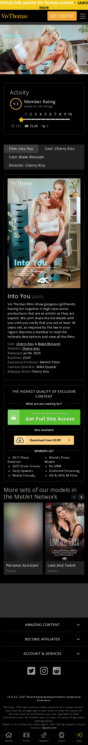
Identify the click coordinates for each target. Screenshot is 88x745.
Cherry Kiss (25, 344)
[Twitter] (31, 671)
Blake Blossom (49, 344)
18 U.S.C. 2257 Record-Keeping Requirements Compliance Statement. (44, 698)
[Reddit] (57, 671)
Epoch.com (49, 727)
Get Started (62, 15)
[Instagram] (44, 671)
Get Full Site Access (50, 417)
